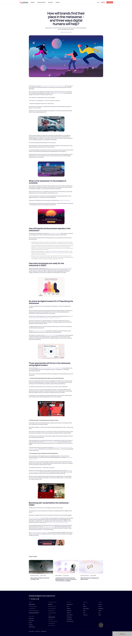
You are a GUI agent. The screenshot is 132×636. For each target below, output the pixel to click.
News (84, 612)
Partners (99, 610)
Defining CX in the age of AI (35, 518)
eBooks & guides (86, 608)
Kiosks (49, 614)
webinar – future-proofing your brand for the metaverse (60, 268)
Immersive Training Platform (34, 612)
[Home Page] (23, 2)
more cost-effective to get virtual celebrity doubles (61, 252)
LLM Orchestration (32, 608)
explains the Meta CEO (65, 200)
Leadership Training (51, 623)
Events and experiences (52, 612)
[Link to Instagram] (34, 599)
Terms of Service (31, 631)
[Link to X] (32, 599)
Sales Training (50, 619)
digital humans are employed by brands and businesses (50, 368)
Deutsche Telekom (32, 626)
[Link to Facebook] (30, 599)
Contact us (100, 604)
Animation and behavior (33, 606)
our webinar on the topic (49, 526)
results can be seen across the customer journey (57, 522)
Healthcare (68, 608)
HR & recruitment (69, 614)
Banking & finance (70, 604)
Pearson (30, 622)
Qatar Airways (31, 618)
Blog (84, 604)
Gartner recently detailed (50, 335)
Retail (68, 606)
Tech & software (69, 619)
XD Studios (50, 604)
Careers (99, 614)
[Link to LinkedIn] (36, 599)
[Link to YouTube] (38, 599)
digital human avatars (58, 93)
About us (99, 606)
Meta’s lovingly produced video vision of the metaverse (52, 86)
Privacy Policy (37, 631)
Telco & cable (69, 610)
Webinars (84, 606)
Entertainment (69, 617)
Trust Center (85, 614)
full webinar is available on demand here (39, 532)
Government (69, 612)
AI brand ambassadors (52, 608)
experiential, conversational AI (39, 330)
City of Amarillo (31, 620)
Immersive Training (51, 617)
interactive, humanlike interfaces (50, 441)
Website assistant (51, 610)
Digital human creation (52, 606)
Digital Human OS (32, 604)
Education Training (51, 625)
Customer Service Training (52, 621)
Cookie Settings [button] (43, 631)
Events (84, 610)
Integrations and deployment (33, 610)
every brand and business (54, 233)
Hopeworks (31, 624)
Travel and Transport (70, 621)
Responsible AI (100, 608)
